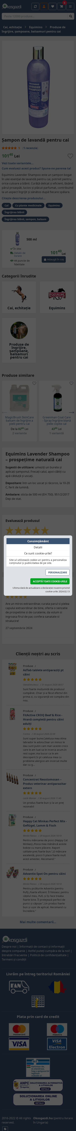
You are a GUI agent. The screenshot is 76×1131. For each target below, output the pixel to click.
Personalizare (57, 572)
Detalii (38, 547)
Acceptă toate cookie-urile (50, 581)
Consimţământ (38, 541)
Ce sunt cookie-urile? (38, 553)
